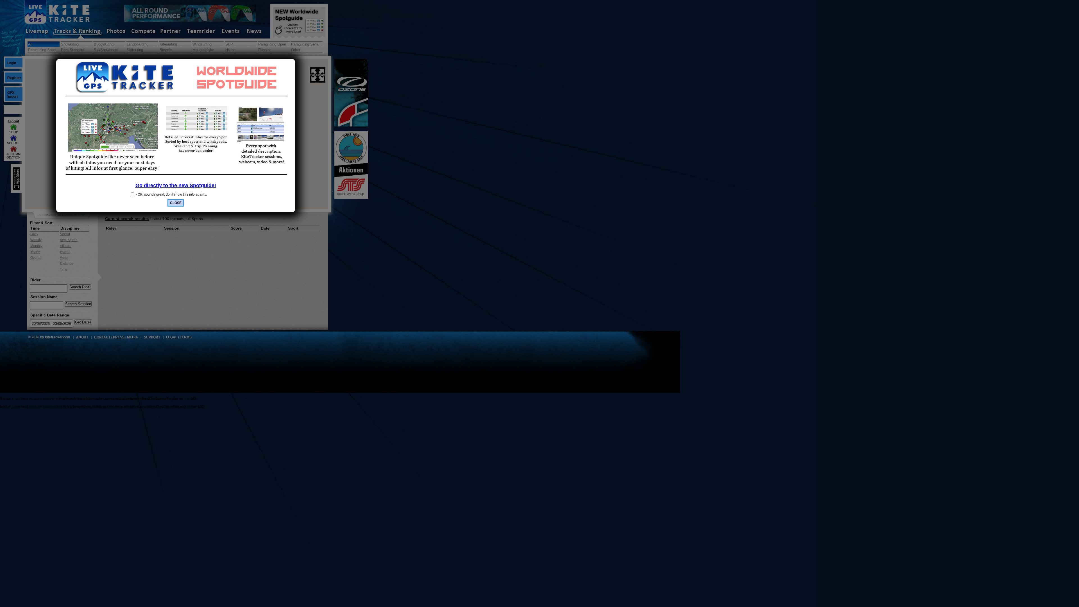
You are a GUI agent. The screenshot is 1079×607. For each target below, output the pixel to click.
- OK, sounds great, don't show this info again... (171, 194)
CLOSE (176, 203)
